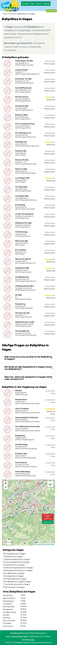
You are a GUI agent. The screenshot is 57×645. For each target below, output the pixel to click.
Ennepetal (7, 609)
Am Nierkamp (21, 444)
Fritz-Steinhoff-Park (25, 124)
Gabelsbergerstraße (24, 322)
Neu (32, 3)
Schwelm (7, 623)
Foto (39, 3)
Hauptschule (21, 399)
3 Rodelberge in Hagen (13, 573)
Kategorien (48, 522)
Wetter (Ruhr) (9, 598)
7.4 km (52, 438)
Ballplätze (22, 13)
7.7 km (52, 456)
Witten (6, 615)
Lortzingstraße (34, 46)
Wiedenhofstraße (23, 223)
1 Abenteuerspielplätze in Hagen (18, 567)
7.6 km (52, 447)
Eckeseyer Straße (23, 79)
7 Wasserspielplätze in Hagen (16, 559)
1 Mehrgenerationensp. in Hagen (18, 570)
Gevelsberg (8, 601)
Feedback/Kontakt (19, 633)
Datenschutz (35, 636)
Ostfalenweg (21, 232)
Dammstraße (21, 453)
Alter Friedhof (22, 408)
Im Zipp (22, 46)
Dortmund (8, 626)
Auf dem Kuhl (21, 187)
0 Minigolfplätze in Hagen (15, 578)
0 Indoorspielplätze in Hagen (16, 562)
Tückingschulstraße (24, 286)
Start (5, 13)
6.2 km (52, 393)
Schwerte (7, 603)
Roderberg (20, 304)
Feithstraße (20, 151)
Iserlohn (6, 617)
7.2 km (52, 429)
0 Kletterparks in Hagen (14, 587)
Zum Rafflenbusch (23, 88)
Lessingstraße (21, 196)
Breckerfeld (9, 606)
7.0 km (52, 420)
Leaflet (38, 544)
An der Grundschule (24, 214)
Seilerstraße (21, 169)
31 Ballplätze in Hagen (13, 556)
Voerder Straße (22, 313)
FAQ (32, 633)
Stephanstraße (11, 46)
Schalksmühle (9, 612)
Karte (46, 3)
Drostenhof (20, 250)
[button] (15, 511)
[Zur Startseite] (10, 6)
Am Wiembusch (22, 277)
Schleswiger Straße (24, 61)
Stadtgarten (39, 43)
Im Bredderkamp (22, 471)
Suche (25, 3)
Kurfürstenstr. (10, 50)
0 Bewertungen (49, 64)
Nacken (18, 390)
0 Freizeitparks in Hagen (14, 565)
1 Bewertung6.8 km (50, 412)
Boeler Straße (21, 160)
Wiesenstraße (21, 241)
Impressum (40, 633)
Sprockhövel (9, 620)
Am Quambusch (22, 331)
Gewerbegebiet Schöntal (26, 417)
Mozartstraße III (23, 259)
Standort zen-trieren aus (48, 517)
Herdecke (7, 595)
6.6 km (52, 402)
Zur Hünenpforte (23, 133)
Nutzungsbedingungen (17, 636)
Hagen (32, 13)
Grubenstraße (21, 106)
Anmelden (51, 11)
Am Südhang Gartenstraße (27, 426)
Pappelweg (20, 435)
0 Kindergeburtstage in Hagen (17, 581)
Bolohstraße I (21, 115)
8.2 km (52, 474)
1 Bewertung (50, 99)
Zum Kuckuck (21, 462)
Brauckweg (20, 205)
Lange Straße (21, 70)
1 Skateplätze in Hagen (13, 576)
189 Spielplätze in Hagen (14, 553)
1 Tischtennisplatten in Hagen (16, 584)
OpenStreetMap (49, 544)
